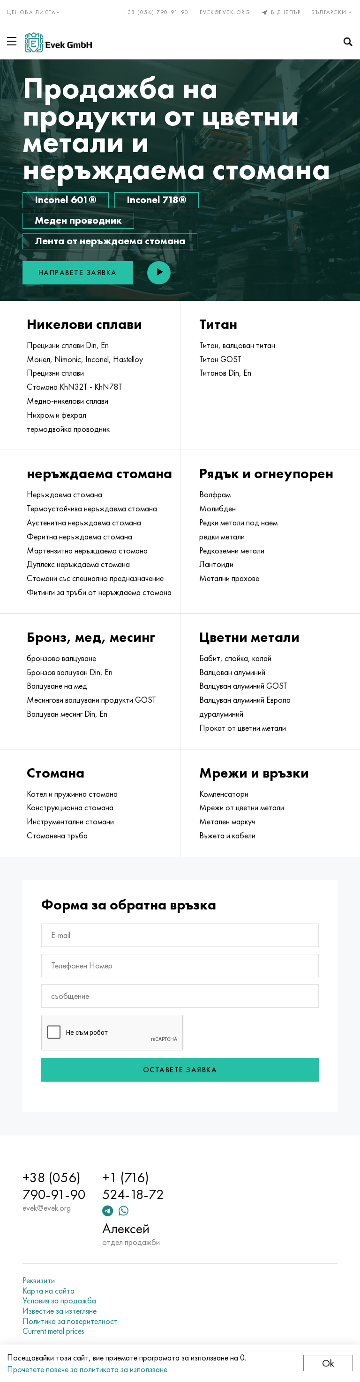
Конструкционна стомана (70, 807)
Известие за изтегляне (59, 1311)
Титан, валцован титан (237, 345)
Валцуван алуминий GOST (243, 686)
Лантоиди (216, 564)
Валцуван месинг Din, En (67, 714)
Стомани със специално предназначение (95, 578)
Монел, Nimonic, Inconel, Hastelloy (85, 359)
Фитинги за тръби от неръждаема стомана (99, 592)
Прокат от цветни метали (242, 728)
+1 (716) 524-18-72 (133, 1186)
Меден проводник (78, 220)
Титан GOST (220, 359)
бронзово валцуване (61, 658)
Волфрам (215, 494)
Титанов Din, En (225, 373)
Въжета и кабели (227, 835)
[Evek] (58, 42)
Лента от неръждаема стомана (110, 240)
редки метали (222, 536)
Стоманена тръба (57, 835)
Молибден (217, 508)
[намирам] (348, 42)
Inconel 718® (157, 199)
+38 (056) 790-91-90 (156, 12)
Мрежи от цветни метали (241, 807)
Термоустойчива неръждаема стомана (92, 508)
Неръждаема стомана (64, 494)
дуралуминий (221, 714)
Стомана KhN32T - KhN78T (74, 387)
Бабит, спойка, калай (235, 658)
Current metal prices (53, 1331)
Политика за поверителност (70, 1321)
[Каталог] (13, 41)
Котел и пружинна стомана (72, 794)
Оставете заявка (180, 1070)
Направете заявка (77, 272)
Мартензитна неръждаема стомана (87, 550)
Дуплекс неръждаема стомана (78, 564)
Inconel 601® (66, 199)
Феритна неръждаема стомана (79, 536)
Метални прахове (229, 578)
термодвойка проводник (68, 429)
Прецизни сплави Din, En (68, 345)
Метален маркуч (227, 821)
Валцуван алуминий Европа (245, 700)
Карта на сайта (48, 1291)
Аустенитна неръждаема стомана (84, 522)
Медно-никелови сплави (67, 401)
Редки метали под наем (238, 522)
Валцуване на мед (57, 686)
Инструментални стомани (70, 821)
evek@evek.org (225, 12)
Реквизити (38, 1280)
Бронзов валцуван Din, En (69, 672)
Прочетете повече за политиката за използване (87, 1369)
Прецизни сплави (55, 373)
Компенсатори (223, 794)
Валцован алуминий (232, 672)
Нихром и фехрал (56, 415)
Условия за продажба (59, 1300)
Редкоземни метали (231, 550)
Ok (328, 1363)
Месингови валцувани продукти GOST (91, 700)
